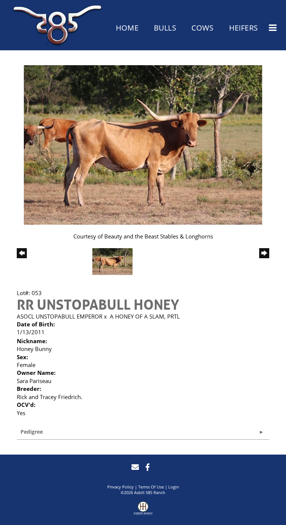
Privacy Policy (120, 487)
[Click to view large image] (143, 144)
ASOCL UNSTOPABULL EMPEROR (59, 316)
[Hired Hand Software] (143, 509)
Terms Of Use (151, 487)
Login (173, 487)
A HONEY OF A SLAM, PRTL (145, 316)
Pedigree (31, 431)
